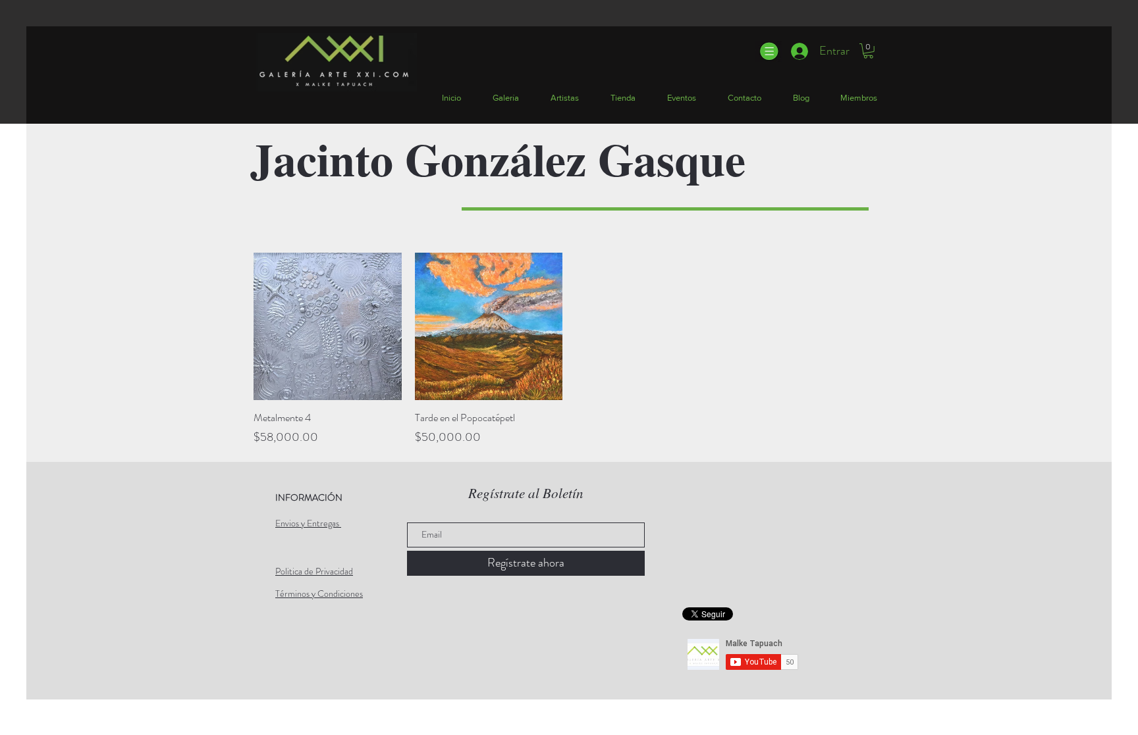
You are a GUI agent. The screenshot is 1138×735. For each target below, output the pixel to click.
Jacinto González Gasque (497, 158)
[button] (768, 51)
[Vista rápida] (328, 327)
